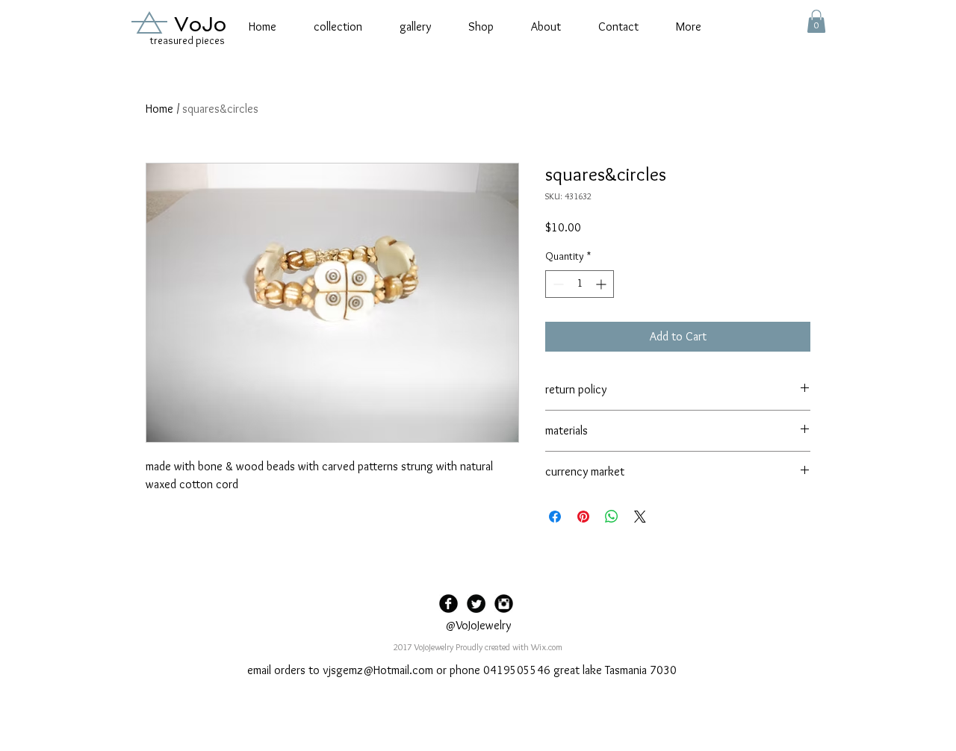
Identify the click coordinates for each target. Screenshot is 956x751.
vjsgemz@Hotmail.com (378, 670)
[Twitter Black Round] (476, 603)
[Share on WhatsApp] (612, 517)
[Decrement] (556, 284)
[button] (816, 21)
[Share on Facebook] (555, 517)
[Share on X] (640, 517)
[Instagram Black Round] (503, 603)
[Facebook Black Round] (448, 603)
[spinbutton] (579, 284)
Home (159, 109)
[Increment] (602, 284)
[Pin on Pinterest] (583, 517)
